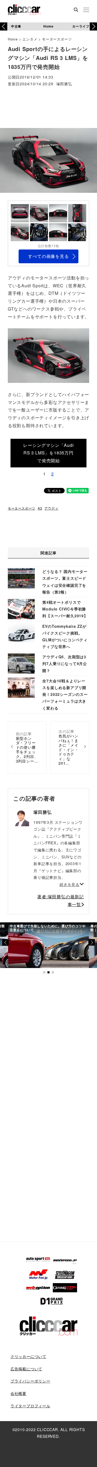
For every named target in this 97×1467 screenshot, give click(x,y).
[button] (93, 26)
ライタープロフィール (30, 1405)
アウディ (51, 508)
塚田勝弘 (64, 84)
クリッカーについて (28, 1356)
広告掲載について (26, 1368)
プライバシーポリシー (30, 1381)
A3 (40, 508)
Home (48, 26)
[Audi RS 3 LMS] (48, 355)
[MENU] (86, 10)
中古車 (16, 26)
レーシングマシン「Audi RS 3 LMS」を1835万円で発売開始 (48, 453)
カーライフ (80, 26)
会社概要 (18, 1393)
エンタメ (29, 39)
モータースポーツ (57, 39)
